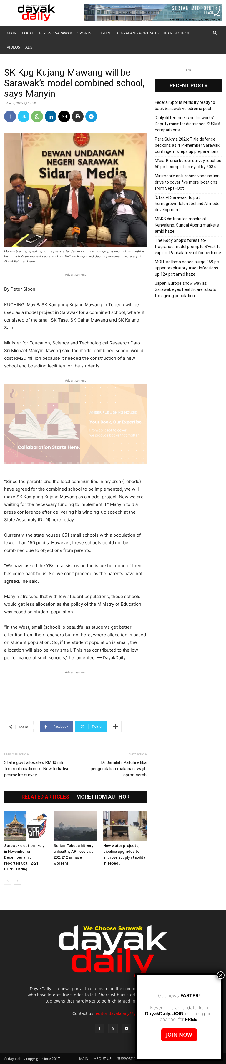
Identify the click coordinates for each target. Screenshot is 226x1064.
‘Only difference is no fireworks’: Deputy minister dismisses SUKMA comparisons (187, 123)
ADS (28, 47)
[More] (115, 726)
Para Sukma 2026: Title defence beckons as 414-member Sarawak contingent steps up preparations (187, 145)
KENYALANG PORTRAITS (137, 33)
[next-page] (17, 881)
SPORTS (84, 33)
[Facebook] (10, 116)
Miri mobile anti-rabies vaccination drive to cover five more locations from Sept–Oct (187, 182)
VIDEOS (13, 47)
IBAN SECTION (176, 33)
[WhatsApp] (37, 116)
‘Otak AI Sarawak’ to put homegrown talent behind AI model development (187, 203)
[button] (215, 33)
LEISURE (104, 33)
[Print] (78, 116)
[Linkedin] (50, 116)
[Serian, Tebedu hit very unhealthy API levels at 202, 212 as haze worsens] (75, 825)
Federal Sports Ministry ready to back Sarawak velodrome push (185, 105)
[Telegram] (91, 116)
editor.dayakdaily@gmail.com (125, 1013)
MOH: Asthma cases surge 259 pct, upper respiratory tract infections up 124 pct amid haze (188, 268)
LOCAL (28, 33)
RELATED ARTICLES (45, 797)
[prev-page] (7, 881)
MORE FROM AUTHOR (102, 797)
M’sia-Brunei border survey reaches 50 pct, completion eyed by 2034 (188, 163)
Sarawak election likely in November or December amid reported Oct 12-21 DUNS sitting (24, 857)
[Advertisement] (75, 684)
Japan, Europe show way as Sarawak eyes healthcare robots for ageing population (185, 289)
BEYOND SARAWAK (55, 33)
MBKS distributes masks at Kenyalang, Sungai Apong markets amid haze (187, 225)
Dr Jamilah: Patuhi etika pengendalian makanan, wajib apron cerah (119, 768)
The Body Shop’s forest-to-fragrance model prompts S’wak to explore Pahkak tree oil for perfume (188, 246)
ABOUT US (103, 1058)
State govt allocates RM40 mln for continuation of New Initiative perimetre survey (36, 768)
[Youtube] (126, 1028)
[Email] (64, 116)
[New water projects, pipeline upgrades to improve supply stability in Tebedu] (125, 825)
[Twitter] (23, 116)
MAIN (12, 33)
